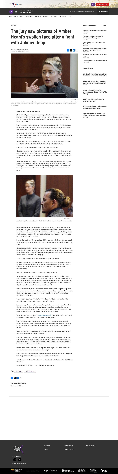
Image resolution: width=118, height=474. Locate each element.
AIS (70, 16)
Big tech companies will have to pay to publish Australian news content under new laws (94, 115)
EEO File (46, 449)
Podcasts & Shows (26, 16)
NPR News (13, 25)
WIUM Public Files (69, 445)
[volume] (16, 11)
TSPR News (12, 16)
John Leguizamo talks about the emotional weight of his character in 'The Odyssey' (95, 92)
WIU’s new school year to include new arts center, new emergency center (95, 107)
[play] (11, 12)
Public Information (90, 445)
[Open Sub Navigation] (17, 16)
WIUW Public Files (69, 449)
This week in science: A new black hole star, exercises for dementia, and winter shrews (94, 83)
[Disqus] (59, 418)
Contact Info (47, 445)
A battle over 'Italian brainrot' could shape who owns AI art (93, 100)
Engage (45, 16)
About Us (54, 16)
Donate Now (103, 4)
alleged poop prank (45, 315)
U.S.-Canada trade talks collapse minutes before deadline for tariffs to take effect (95, 75)
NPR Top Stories (30, 371)
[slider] (18, 11)
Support (63, 16)
